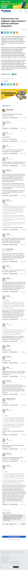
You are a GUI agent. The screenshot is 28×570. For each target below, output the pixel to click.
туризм (5, 81)
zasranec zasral (9, 249)
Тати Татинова (9, 109)
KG (20, 11)
